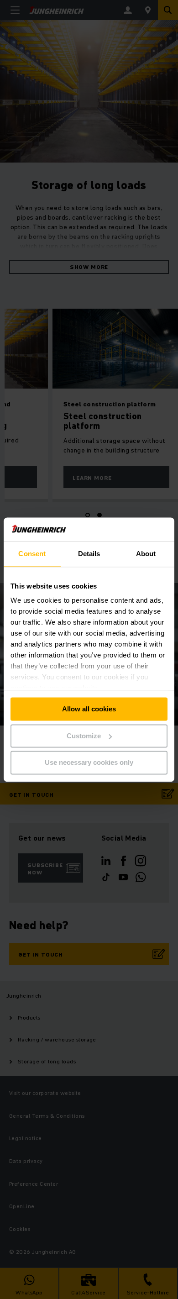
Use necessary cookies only (89, 763)
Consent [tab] (32, 553)
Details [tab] (89, 553)
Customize (84, 736)
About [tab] (146, 553)
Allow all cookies (89, 709)
